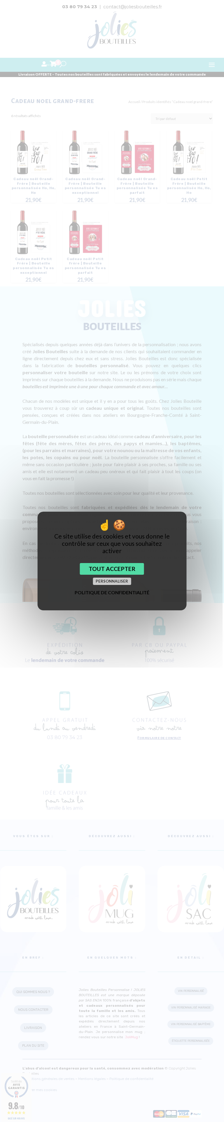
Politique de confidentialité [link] (112, 592)
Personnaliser (112, 581)
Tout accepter (112, 568)
